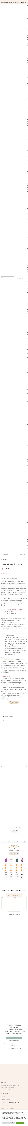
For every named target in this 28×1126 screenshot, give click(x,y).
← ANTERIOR (4, 555)
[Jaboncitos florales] (14, 773)
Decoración (7, 578)
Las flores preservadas (7, 659)
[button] (25, 278)
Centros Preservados (13, 578)
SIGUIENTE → (23, 555)
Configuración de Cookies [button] (8, 1122)
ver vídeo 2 (21, 628)
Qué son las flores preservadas (10, 1085)
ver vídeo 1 (12, 628)
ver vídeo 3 (4, 630)
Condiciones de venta (7, 1090)
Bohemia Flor (5, 1106)
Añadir (15, 830)
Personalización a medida (8, 1108)
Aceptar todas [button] (20, 1122)
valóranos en (13, 853)
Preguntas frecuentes (7, 1087)
